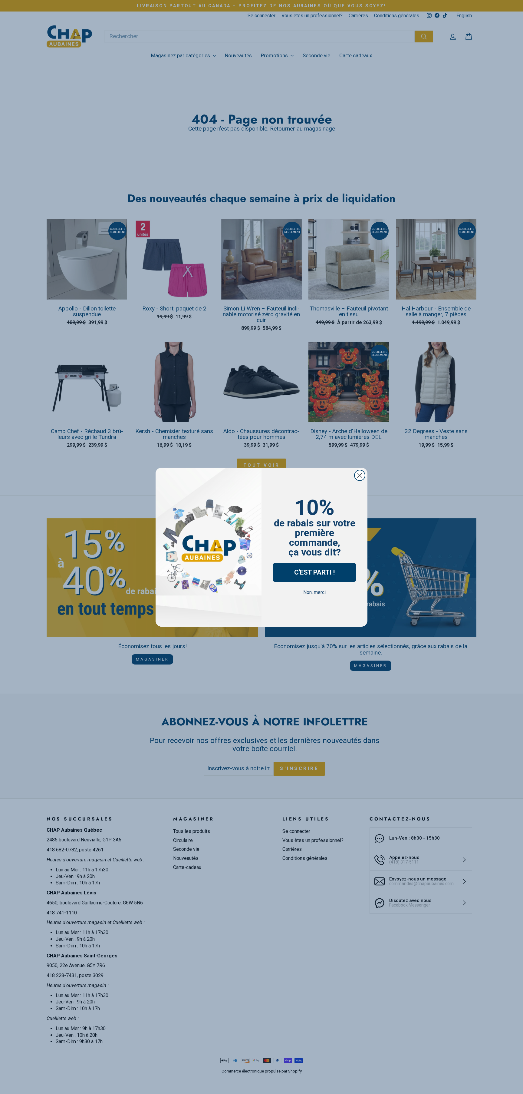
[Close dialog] (359, 475)
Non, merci (314, 592)
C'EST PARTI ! (314, 572)
